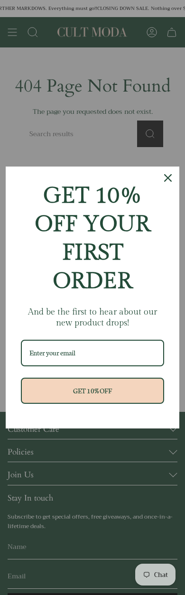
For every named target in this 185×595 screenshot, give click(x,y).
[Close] (168, 178)
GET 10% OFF (92, 390)
